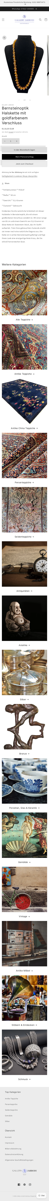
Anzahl (4, 136)
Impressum (9, 1143)
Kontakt (8, 1137)
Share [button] (7, 183)
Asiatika (23, 645)
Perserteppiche (23, 482)
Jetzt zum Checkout (24, 164)
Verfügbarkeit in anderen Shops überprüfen (19, 176)
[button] (3, 19)
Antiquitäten (23, 591)
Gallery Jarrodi (21, 1196)
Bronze (23, 753)
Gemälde (23, 862)
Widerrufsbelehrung (13, 1149)
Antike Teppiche (23, 374)
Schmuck (23, 1079)
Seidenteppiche (23, 536)
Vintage (23, 916)
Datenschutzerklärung (14, 1154)
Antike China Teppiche (23, 428)
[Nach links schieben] (19, 100)
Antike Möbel (23, 970)
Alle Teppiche (23, 319)
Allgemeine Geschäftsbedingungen (19, 1160)
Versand (11, 132)
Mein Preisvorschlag (25, 157)
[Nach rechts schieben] (30, 100)
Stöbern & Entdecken (23, 1025)
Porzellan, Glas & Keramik (23, 808)
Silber (23, 699)
